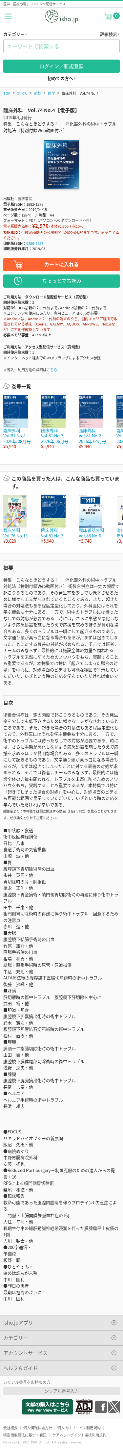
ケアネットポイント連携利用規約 (79, 1434)
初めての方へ (61, 78)
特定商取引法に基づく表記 (25, 1434)
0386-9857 (34, 243)
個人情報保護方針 (37, 1427)
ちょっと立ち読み (61, 280)
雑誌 (37, 93)
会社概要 (10, 1427)
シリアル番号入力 (62, 1390)
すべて (22, 93)
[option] (19, 422)
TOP (6, 93)
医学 (51, 93)
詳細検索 (109, 34)
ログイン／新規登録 (61, 66)
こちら (52, 369)
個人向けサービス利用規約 (79, 1427)
